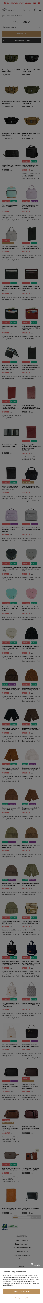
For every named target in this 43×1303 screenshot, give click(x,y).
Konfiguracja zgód (21, 1298)
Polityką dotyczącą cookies (18, 1277)
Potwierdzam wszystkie (21, 1291)
